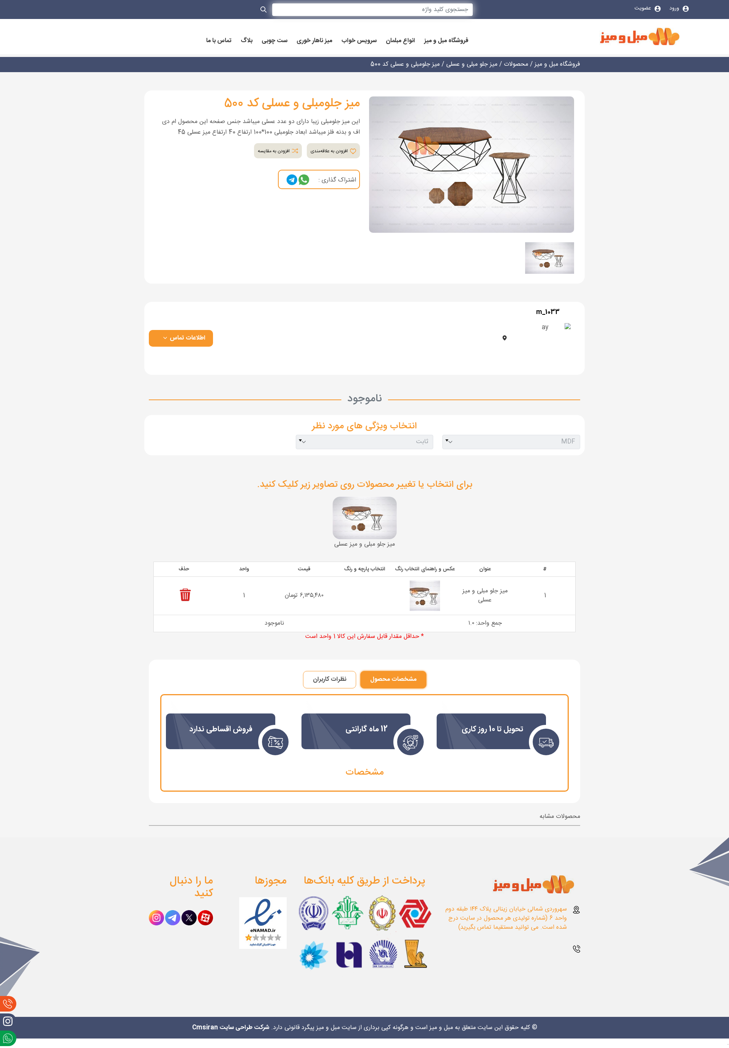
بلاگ (246, 41)
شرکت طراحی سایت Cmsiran (230, 1028)
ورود (675, 8)
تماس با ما (219, 41)
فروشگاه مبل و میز (446, 41)
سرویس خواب (359, 41)
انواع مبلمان (400, 41)
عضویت (643, 8)
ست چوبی (274, 41)
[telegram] (292, 180)
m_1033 (548, 312)
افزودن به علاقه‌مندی (330, 151)
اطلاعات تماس (186, 338)
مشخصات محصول (393, 679)
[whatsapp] (303, 180)
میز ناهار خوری (314, 41)
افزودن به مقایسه (274, 151)
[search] (264, 11)
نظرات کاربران (329, 679)
